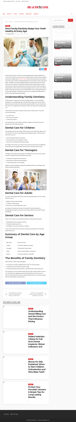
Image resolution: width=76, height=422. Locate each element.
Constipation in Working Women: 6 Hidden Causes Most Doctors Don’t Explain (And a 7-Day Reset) (62, 84)
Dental (7, 25)
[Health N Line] (38, 7)
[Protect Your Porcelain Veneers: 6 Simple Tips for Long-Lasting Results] (15, 392)
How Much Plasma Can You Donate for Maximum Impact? (62, 73)
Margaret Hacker (10, 33)
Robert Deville (60, 80)
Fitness (21, 14)
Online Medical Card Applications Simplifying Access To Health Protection (62, 35)
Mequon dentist (23, 79)
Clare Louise (59, 63)
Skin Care (28, 14)
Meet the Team (25, 1)
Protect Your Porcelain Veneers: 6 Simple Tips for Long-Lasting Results (37, 392)
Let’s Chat (18, 1)
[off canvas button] (4, 14)
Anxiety (36, 14)
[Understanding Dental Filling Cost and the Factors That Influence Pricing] (15, 317)
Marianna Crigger (58, 96)
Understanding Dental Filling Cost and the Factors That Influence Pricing (37, 316)
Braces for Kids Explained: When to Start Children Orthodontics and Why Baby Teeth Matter (36, 368)
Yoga (15, 14)
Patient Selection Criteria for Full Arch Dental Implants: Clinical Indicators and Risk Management (37, 342)
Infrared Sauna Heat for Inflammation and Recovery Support (62, 56)
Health (9, 14)
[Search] (72, 14)
